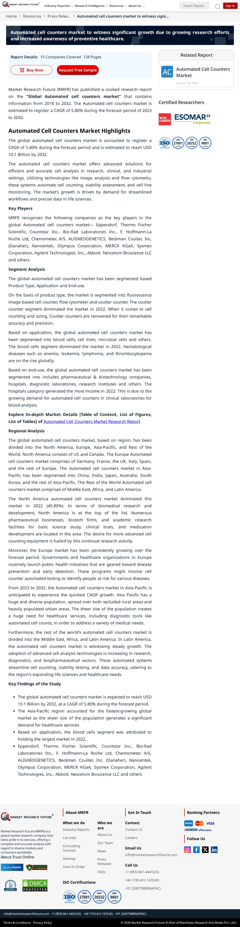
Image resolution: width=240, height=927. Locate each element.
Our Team (105, 843)
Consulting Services (71, 848)
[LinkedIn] (214, 849)
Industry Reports (76, 829)
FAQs (101, 872)
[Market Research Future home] (22, 5)
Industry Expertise (57, 6)
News (102, 851)
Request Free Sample (78, 70)
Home (11, 16)
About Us (134, 6)
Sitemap (69, 858)
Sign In (230, 6)
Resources (32, 16)
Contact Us (133, 829)
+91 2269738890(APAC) (143, 888)
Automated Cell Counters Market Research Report (92, 421)
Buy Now (35, 70)
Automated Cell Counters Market (203, 72)
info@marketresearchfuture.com (151, 855)
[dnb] (10, 885)
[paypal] (12, 867)
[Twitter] (205, 849)
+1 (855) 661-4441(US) (142, 872)
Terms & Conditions (17, 922)
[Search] (217, 5)
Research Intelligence (90, 6)
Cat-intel (69, 837)
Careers (131, 837)
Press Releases (59, 16)
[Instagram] (187, 849)
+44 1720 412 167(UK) (142, 880)
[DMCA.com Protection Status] (35, 885)
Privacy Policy (42, 922)
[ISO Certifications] (90, 895)
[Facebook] (196, 849)
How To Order (74, 866)
